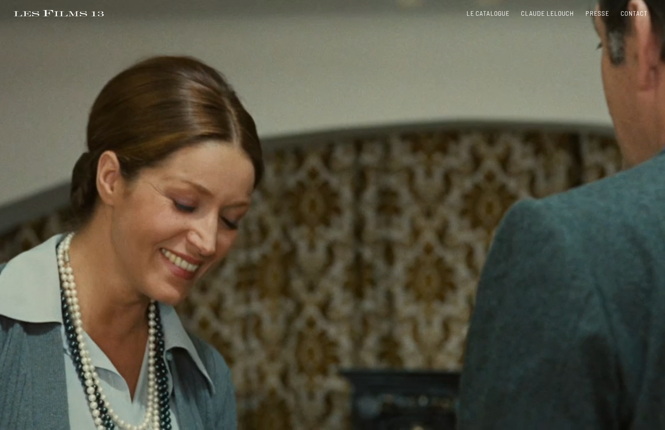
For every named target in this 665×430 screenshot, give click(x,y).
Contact (634, 13)
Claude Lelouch (547, 13)
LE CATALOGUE (488, 13)
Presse (597, 13)
